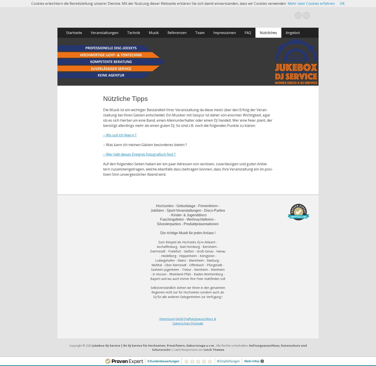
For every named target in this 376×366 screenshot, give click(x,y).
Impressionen (224, 32)
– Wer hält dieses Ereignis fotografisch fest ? (139, 154)
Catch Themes (213, 350)
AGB (180, 319)
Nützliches (268, 32)
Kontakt (197, 323)
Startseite (74, 32)
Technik (133, 32)
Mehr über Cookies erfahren (311, 3)
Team (200, 32)
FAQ (248, 32)
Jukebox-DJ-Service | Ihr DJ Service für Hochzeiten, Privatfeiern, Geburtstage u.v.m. (153, 345)
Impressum (167, 319)
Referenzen (177, 32)
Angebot (293, 32)
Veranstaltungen (104, 32)
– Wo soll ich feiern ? (119, 135)
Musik (154, 32)
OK (342, 3)
